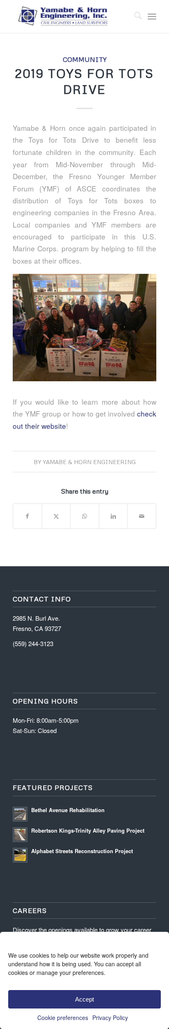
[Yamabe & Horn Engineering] (70, 16)
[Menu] (152, 16)
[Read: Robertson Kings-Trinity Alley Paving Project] (20, 834)
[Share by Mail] (142, 516)
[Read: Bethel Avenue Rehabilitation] (20, 814)
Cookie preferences (62, 1017)
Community (85, 59)
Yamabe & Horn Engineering (89, 461)
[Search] (134, 16)
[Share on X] (56, 516)
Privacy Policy (110, 1017)
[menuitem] (134, 16)
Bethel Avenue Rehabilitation (68, 810)
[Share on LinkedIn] (113, 516)
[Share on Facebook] (27, 516)
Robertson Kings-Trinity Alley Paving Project (87, 830)
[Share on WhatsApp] (85, 516)
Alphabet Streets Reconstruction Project (82, 851)
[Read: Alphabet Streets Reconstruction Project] (20, 855)
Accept (84, 999)
